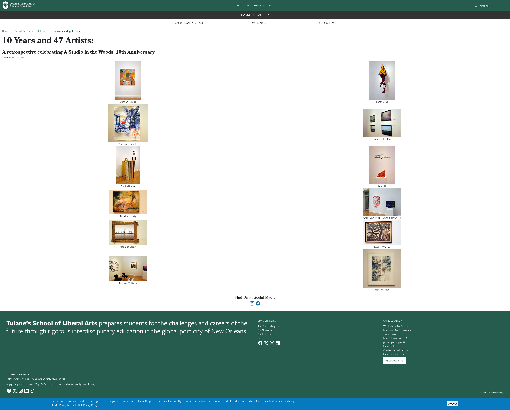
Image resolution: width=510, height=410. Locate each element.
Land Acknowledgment (74, 384)
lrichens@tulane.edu (394, 354)
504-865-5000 (58, 378)
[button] (189, 23)
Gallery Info (326, 23)
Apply (247, 5)
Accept (452, 403)
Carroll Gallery (255, 14)
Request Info (259, 5)
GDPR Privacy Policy (86, 405)
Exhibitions (259, 23)
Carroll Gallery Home (189, 23)
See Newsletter (265, 330)
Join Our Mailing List (268, 326)
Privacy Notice (66, 405)
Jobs (58, 384)
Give (239, 5)
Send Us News (265, 334)
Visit (271, 5)
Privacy (91, 384)
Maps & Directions (394, 360)
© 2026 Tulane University (492, 392)
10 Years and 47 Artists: (67, 31)
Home (5, 31)
